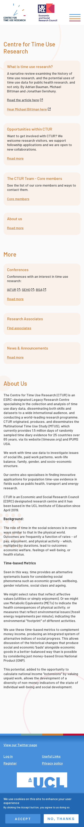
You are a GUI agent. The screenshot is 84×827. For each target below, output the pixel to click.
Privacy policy (52, 763)
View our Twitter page (20, 745)
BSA (39, 289)
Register (10, 763)
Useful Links (51, 756)
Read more (15, 158)
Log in (8, 756)
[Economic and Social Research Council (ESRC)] (47, 12)
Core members (18, 199)
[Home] (15, 12)
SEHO (26, 289)
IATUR (11, 289)
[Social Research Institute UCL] (42, 779)
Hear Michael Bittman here (27, 109)
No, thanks (61, 819)
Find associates (19, 328)
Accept (23, 819)
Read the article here (23, 100)
